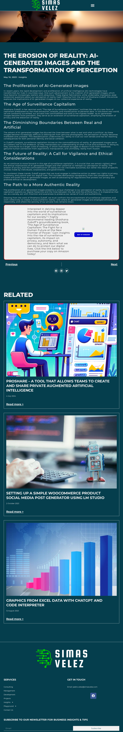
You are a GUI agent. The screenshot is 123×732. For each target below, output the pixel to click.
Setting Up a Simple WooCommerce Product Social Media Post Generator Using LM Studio (55, 495)
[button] (92, 5)
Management (9, 691)
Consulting (8, 687)
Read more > (15, 404)
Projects (7, 698)
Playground (9, 706)
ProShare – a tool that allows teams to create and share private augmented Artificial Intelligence (58, 386)
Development (9, 695)
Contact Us (8, 710)
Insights (23, 77)
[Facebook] (93, 696)
